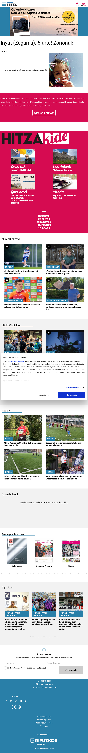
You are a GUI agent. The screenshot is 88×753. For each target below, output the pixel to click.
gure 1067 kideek (17, 361)
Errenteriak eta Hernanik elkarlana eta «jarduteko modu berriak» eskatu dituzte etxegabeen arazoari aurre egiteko (16, 624)
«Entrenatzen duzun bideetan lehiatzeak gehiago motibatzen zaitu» (22, 305)
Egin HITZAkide (44, 113)
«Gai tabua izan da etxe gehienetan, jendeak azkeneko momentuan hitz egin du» (64, 307)
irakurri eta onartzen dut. (28, 668)
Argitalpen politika (44, 717)
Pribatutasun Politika (18, 668)
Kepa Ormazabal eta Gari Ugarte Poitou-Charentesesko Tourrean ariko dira (64, 477)
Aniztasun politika (44, 720)
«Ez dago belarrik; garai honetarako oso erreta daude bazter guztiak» (64, 272)
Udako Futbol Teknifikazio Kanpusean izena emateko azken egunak (21, 477)
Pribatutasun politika (44, 723)
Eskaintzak (44, 222)
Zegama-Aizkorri (44, 566)
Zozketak (44, 219)
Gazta (71, 566)
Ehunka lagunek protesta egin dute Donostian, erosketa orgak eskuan (43, 621)
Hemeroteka (44, 225)
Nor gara (44, 228)
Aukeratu (42, 395)
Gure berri (44, 216)
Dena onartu (72, 395)
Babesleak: (44, 735)
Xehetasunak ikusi (73, 388)
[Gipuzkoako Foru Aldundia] (44, 744)
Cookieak (44, 726)
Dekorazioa (17, 566)
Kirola (8, 439)
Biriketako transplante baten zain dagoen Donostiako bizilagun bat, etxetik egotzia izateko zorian (71, 624)
